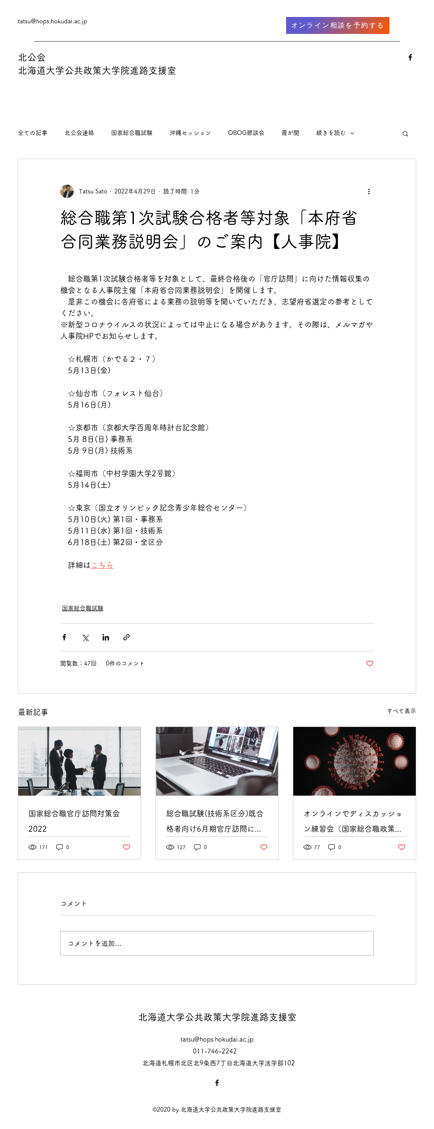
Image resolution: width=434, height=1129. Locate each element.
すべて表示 (401, 711)
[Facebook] (410, 57)
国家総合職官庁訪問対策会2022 (74, 821)
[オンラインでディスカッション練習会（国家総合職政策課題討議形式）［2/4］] (354, 761)
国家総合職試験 (132, 133)
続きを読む (331, 133)
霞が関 (290, 133)
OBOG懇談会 (246, 133)
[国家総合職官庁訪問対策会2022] (79, 761)
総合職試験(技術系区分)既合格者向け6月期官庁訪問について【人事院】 (215, 823)
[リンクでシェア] (126, 637)
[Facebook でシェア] (64, 637)
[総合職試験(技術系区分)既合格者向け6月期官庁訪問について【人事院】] (217, 761)
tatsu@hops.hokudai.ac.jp (52, 21)
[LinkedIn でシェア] (106, 637)
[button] (405, 133)
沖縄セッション (190, 133)
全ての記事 (32, 133)
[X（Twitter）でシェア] (85, 637)
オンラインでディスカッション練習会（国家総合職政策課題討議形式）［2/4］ (353, 823)
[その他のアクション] (369, 191)
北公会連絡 (79, 133)
